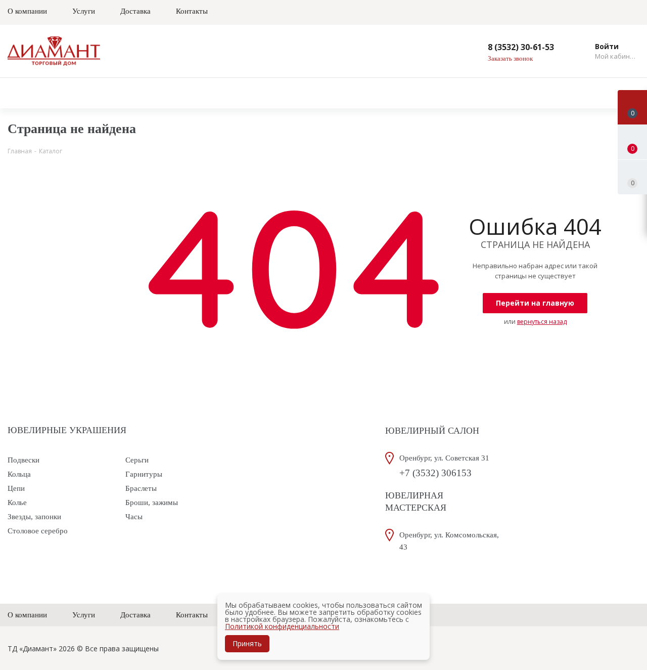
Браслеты (141, 488)
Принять (247, 643)
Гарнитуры (143, 474)
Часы (134, 517)
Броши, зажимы (151, 502)
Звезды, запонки (34, 517)
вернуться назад (542, 321)
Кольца (19, 474)
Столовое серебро (38, 531)
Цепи (16, 488)
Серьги (137, 460)
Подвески (23, 460)
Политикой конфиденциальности (282, 626)
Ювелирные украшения (67, 430)
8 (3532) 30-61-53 (521, 47)
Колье (17, 502)
